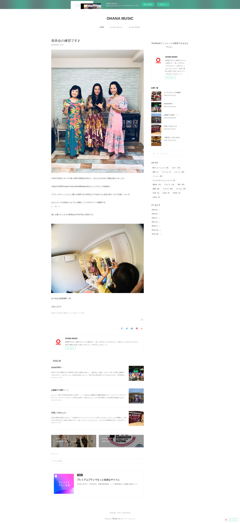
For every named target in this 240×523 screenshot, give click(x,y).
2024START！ (57, 367)
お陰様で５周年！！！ (60, 390)
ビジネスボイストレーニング (164, 180)
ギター (176, 168)
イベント (157, 176)
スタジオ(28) (72, 313)
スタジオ (168, 189)
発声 (181, 184)
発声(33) (60, 313)
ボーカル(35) (80, 313)
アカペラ (169, 184)
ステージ (179, 172)
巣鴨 (156, 189)
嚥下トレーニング (160, 168)
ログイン (163, 4)
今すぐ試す (148, 4)
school (176, 193)
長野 (155, 172)
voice (156, 193)
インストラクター (134, 27)
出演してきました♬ (59, 412)
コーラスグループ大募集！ (173, 92)
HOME (102, 27)
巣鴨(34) (66, 313)
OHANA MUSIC (120, 18)
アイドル (166, 172)
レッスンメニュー (116, 27)
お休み (156, 197)
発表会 (157, 184)
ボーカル (181, 189)
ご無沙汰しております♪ (172, 137)
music (166, 193)
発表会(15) (54, 313)
